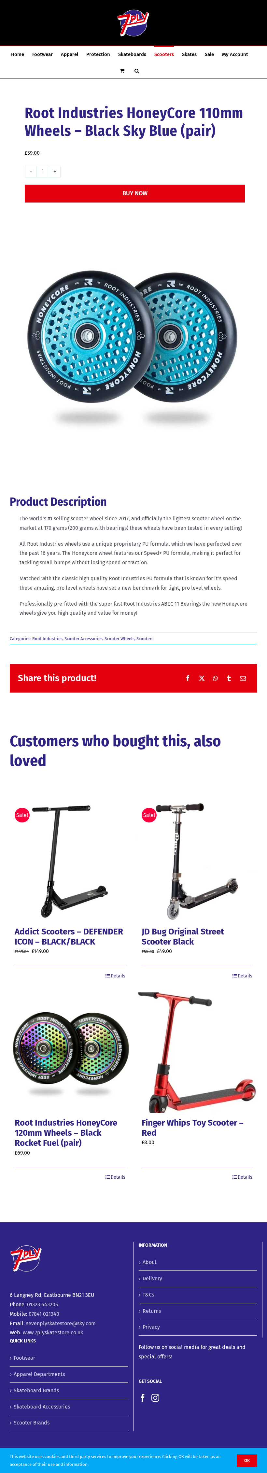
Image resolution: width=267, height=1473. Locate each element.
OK (247, 1460)
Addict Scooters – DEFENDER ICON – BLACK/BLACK (69, 937)
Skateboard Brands (36, 1390)
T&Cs (148, 1295)
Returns (152, 1311)
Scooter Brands (31, 1423)
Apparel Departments (39, 1374)
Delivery (152, 1278)
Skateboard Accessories (42, 1407)
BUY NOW (135, 193)
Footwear (24, 1358)
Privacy (151, 1327)
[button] (136, 70)
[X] (202, 678)
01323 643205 (42, 1304)
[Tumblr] (229, 678)
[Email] (243, 678)
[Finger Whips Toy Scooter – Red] (197, 1052)
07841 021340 (44, 1314)
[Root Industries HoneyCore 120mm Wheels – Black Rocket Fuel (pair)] (70, 1052)
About (150, 1262)
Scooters (144, 638)
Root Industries (47, 638)
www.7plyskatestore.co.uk (53, 1332)
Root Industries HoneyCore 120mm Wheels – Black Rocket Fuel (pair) (66, 1133)
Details (118, 976)
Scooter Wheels (119, 638)
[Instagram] (155, 1398)
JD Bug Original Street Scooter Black (183, 937)
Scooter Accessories (83, 638)
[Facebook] (188, 678)
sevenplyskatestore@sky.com (61, 1323)
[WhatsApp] (215, 678)
